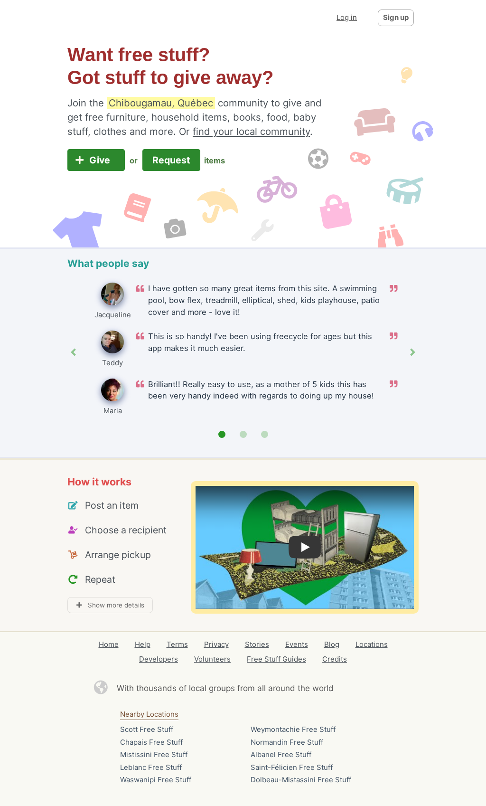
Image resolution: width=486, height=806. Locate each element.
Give (100, 160)
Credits (334, 659)
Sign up (396, 17)
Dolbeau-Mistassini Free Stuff (301, 779)
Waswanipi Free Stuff (155, 779)
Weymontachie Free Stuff (293, 729)
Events (296, 644)
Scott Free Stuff (146, 729)
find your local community (251, 131)
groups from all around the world (271, 688)
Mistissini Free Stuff (153, 754)
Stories (257, 644)
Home (109, 644)
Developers (158, 659)
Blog (331, 644)
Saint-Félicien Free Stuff (292, 767)
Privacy (216, 644)
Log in (346, 17)
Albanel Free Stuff (281, 754)
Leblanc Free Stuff (151, 767)
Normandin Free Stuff (287, 742)
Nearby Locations (149, 714)
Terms (177, 644)
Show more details (113, 605)
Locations (371, 644)
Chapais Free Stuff (151, 742)
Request (171, 160)
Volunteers (212, 659)
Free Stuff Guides (276, 659)
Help (142, 644)
